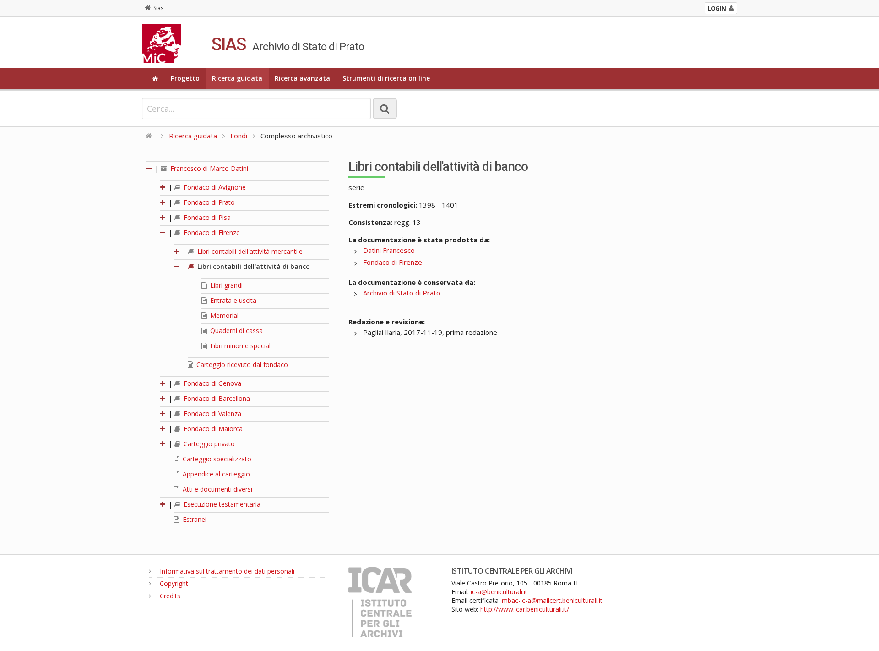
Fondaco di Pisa (206, 217)
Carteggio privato (208, 443)
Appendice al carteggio (215, 474)
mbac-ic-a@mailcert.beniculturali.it (552, 600)
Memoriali (224, 315)
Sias (158, 8)
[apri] (163, 187)
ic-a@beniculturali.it (499, 591)
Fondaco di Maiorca (212, 428)
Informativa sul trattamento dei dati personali (226, 571)
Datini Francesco (389, 250)
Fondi (238, 135)
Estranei (193, 519)
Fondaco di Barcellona (216, 398)
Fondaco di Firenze (211, 232)
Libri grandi (225, 285)
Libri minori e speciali (240, 345)
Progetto (185, 78)
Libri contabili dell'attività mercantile (249, 251)
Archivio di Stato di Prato (401, 292)
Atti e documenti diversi (216, 489)
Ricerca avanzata (302, 78)
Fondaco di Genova (211, 383)
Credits (169, 595)
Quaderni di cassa (235, 330)
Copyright (173, 583)
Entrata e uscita (232, 300)
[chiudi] (163, 232)
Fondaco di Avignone (214, 187)
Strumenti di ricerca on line (386, 78)
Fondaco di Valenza (211, 413)
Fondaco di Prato (208, 202)
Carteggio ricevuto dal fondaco (241, 364)
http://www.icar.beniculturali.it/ (524, 609)
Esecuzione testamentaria (221, 504)
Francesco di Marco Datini (208, 168)
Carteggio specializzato (216, 458)
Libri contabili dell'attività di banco (252, 266)
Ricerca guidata (237, 78)
